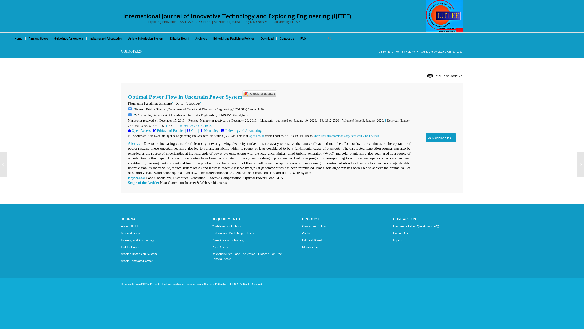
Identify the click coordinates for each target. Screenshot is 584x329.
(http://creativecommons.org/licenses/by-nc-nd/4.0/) (346, 136)
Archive (307, 233)
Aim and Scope (131, 233)
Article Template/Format (137, 261)
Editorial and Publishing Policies (233, 233)
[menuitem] (18, 38)
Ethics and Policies (170, 131)
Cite (194, 131)
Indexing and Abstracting (243, 131)
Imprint (397, 240)
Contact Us (400, 233)
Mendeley (211, 131)
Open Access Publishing (228, 240)
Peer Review (220, 247)
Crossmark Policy (314, 226)
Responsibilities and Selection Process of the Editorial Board (247, 256)
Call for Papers (131, 247)
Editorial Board (312, 240)
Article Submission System (139, 254)
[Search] (328, 38)
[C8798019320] (3, 164)
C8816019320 (131, 51)
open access (256, 136)
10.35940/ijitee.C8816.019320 (193, 125)
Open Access (141, 131)
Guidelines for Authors (226, 226)
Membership (310, 247)
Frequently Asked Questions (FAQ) (416, 226)
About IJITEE (130, 226)
